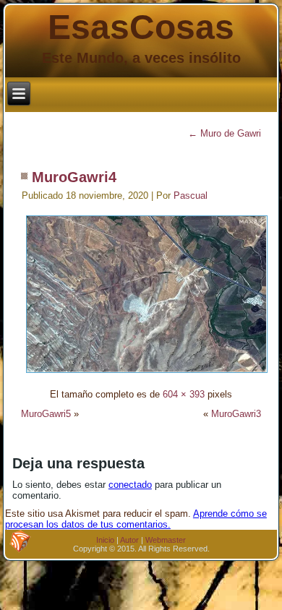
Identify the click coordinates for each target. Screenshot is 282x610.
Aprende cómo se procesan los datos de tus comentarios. (136, 519)
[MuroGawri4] (147, 374)
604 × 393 (184, 394)
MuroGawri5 (46, 413)
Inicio (105, 540)
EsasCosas (141, 27)
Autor (129, 540)
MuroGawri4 (74, 177)
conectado (130, 484)
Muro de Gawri (224, 133)
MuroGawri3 (236, 413)
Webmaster (165, 540)
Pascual (191, 195)
